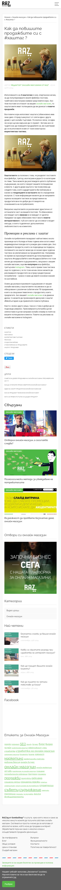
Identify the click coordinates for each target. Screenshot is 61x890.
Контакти (34, 844)
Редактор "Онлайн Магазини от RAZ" (30, 85)
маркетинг (13, 758)
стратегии (46, 785)
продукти (26, 778)
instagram (8, 334)
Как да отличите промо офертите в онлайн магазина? (25, 385)
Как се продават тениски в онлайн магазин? (21, 393)
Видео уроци (13, 610)
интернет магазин (11, 754)
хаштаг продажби (11, 347)
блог (42, 744)
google (7, 744)
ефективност (35, 748)
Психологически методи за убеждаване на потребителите (28, 481)
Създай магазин (9, 850)
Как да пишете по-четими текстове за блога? (34, 683)
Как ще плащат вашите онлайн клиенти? (36, 667)
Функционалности (38, 841)
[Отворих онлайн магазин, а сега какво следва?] (30, 423)
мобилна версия (12, 762)
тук (14, 877)
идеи (44, 748)
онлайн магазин (43, 104)
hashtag (7, 332)
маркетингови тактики (13, 337)
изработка (9, 751)
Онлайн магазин (19, 17)
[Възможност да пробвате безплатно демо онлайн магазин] (30, 501)
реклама (7, 340)
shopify (29, 744)
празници (32, 774)
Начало (7, 17)
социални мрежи (11, 342)
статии (44, 782)
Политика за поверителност (43, 847)
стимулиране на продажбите (15, 345)
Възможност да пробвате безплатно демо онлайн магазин (29, 520)
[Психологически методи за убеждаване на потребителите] (30, 462)
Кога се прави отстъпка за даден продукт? (21, 397)
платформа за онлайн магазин (24, 771)
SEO (23, 744)
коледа (31, 754)
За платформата (9, 838)
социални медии (12, 782)
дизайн (7, 747)
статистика (9, 786)
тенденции (10, 794)
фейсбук (37, 794)
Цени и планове (9, 847)
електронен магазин (20, 748)
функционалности (14, 796)
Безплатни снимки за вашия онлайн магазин (38, 635)
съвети (11, 789)
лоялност (39, 754)
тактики (45, 790)
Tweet (10, 358)
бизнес (35, 744)
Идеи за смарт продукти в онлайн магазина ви (22, 389)
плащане (40, 771)
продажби (12, 778)
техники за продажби (24, 794)
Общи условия (8, 844)
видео (49, 744)
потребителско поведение (16, 774)
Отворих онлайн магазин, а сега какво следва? (26, 442)
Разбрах (8, 884)
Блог (4, 841)
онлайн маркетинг (44, 768)
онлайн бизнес (28, 762)
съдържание (30, 790)
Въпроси (34, 838)
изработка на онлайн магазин (35, 750)
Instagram (19, 267)
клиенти (24, 754)
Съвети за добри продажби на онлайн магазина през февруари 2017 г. (29, 380)
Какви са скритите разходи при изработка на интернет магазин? (38, 651)
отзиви (8, 771)
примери (42, 774)
